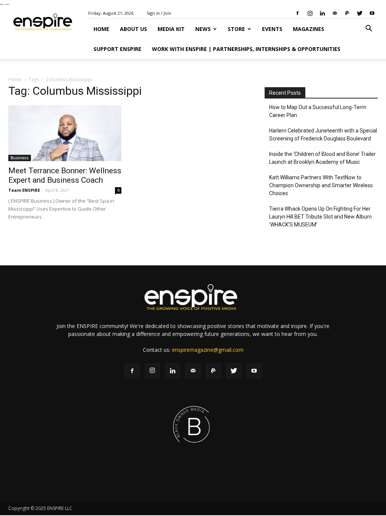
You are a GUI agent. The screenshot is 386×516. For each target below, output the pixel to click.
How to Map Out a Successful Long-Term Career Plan (317, 111)
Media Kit (171, 28)
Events (272, 28)
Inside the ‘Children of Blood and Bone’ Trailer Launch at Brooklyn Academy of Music (322, 158)
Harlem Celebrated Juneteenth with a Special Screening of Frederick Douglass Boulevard (323, 135)
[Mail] (334, 13)
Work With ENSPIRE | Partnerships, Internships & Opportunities (246, 48)
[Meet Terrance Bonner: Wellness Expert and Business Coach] (64, 133)
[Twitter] (359, 13)
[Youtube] (372, 13)
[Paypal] (347, 13)
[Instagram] (310, 13)
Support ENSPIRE (117, 48)
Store (236, 28)
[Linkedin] (322, 13)
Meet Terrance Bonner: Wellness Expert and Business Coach (64, 175)
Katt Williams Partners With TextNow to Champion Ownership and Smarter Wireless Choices (321, 185)
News (203, 28)
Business (20, 157)
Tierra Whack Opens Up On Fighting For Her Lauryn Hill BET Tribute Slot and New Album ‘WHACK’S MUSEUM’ (320, 217)
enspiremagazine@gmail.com (208, 349)
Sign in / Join (159, 13)
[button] (369, 29)
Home (101, 28)
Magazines (308, 28)
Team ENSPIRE (24, 190)
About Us (133, 28)
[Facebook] (297, 13)
